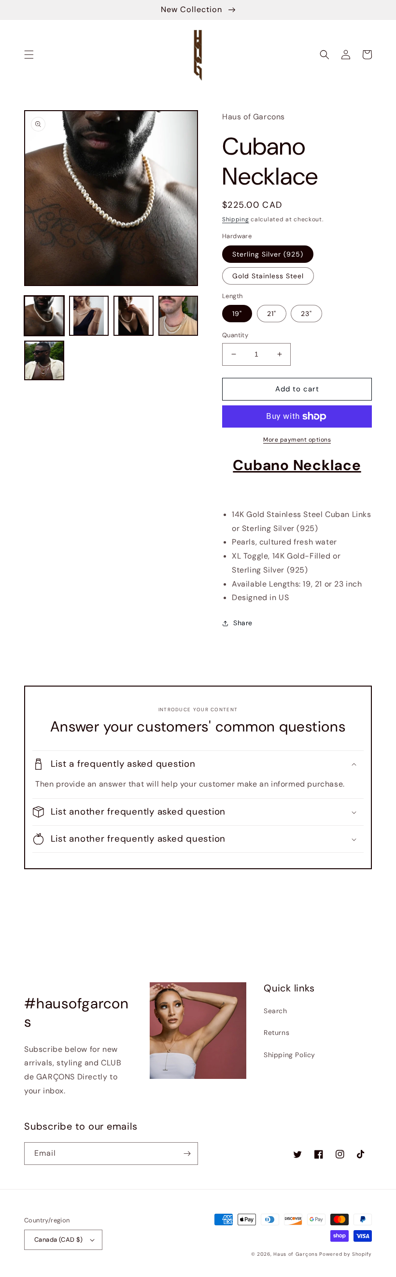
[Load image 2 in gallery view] (89, 316)
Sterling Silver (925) (267, 254)
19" (237, 313)
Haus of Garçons (296, 1254)
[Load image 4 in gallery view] (178, 316)
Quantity (235, 335)
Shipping (235, 219)
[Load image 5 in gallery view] (44, 361)
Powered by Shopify (345, 1254)
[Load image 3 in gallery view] (133, 316)
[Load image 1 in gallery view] (44, 316)
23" (306, 313)
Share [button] (243, 622)
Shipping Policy (289, 1054)
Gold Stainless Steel (268, 276)
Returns (276, 1032)
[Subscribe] (187, 1153)
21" (271, 313)
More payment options (297, 440)
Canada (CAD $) (58, 1239)
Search (275, 1010)
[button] (29, 54)
